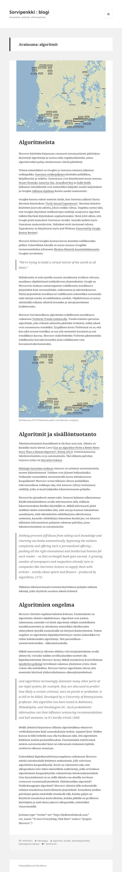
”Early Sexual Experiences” (61, 203)
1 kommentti (50, 843)
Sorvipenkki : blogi (29, 12)
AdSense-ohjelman (43, 191)
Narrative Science (51, 460)
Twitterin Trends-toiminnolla (49, 319)
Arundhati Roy (64, 182)
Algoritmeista (37, 142)
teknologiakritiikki (81, 840)
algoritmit (57, 840)
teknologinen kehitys (29, 843)
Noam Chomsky (28, 182)
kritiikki (67, 840)
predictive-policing (31, 664)
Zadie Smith (84, 182)
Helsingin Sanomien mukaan (36, 468)
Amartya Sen (46, 182)
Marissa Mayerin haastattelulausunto (76, 249)
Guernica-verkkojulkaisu (50, 174)
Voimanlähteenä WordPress (32, 865)
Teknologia (42, 840)
